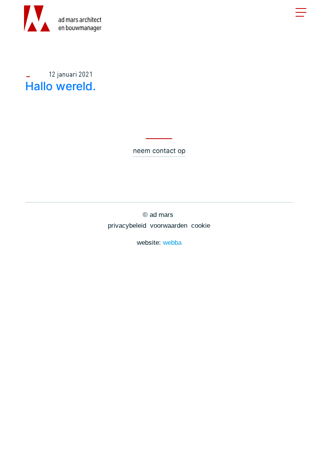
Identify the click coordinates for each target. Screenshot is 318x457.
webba (172, 242)
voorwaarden (168, 225)
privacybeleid (127, 225)
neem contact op (159, 151)
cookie (200, 225)
